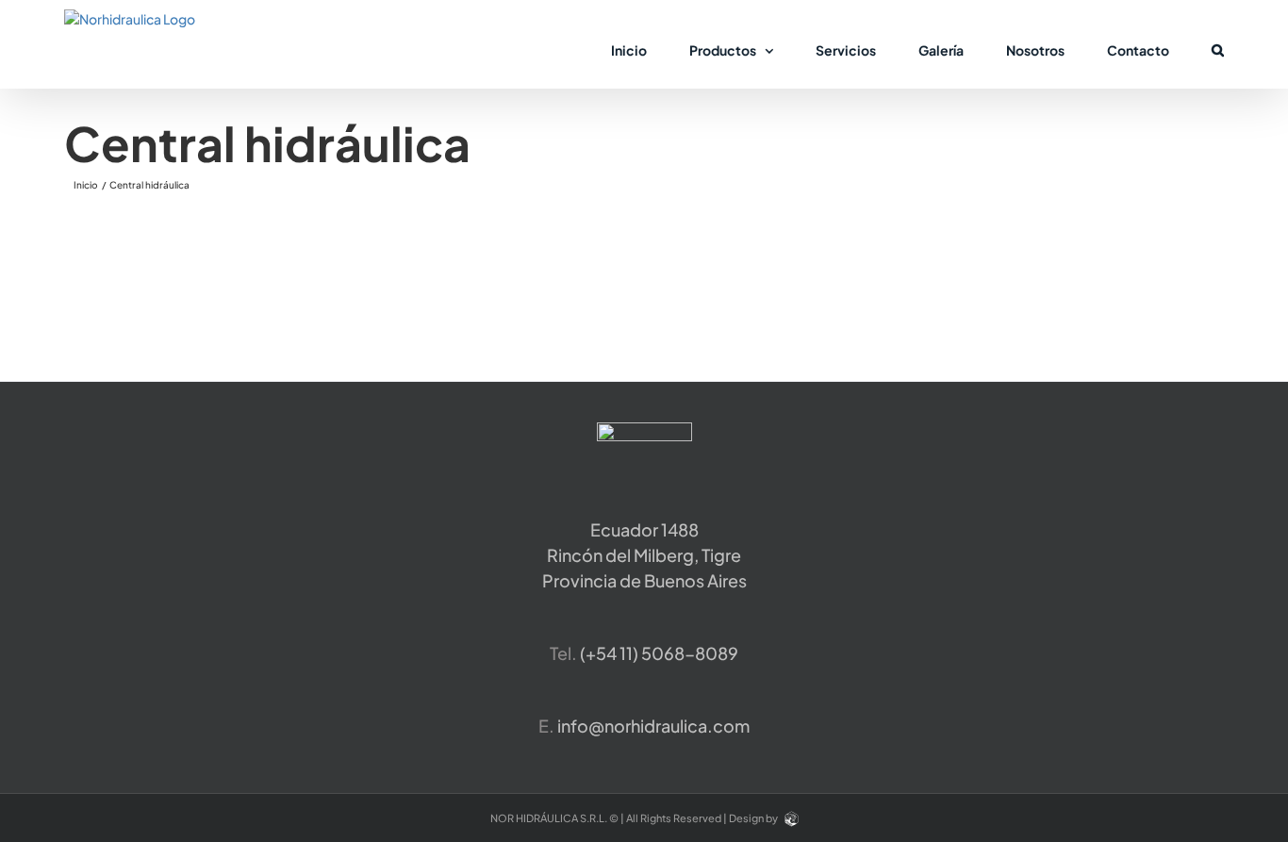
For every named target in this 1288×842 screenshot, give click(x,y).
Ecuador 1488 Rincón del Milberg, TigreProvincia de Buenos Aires (644, 555)
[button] (1218, 49)
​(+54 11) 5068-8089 (659, 653)
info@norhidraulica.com (653, 725)
